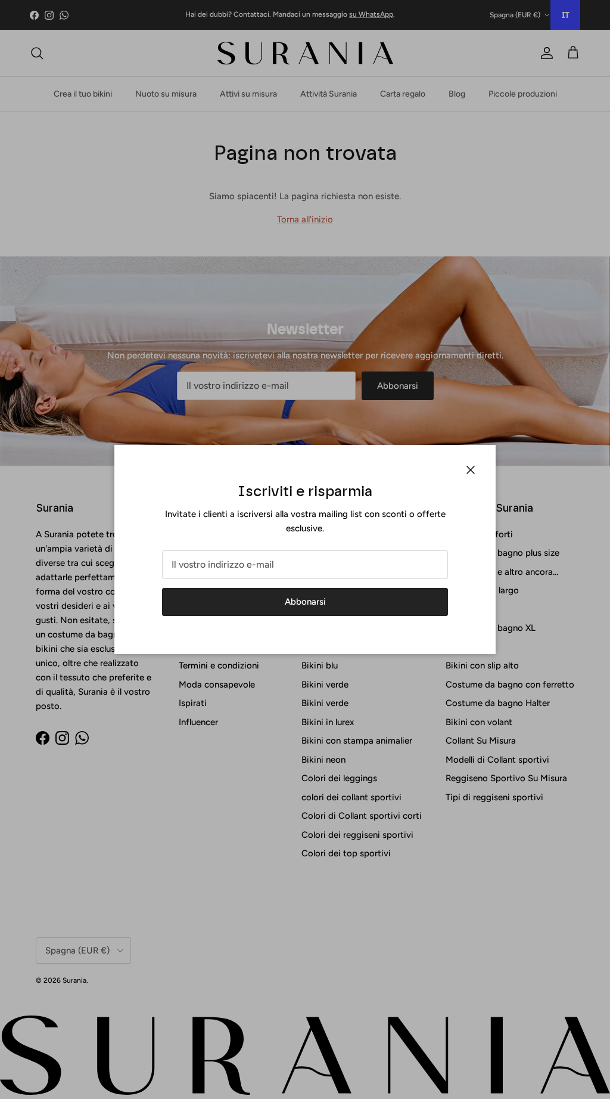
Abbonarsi (305, 601)
